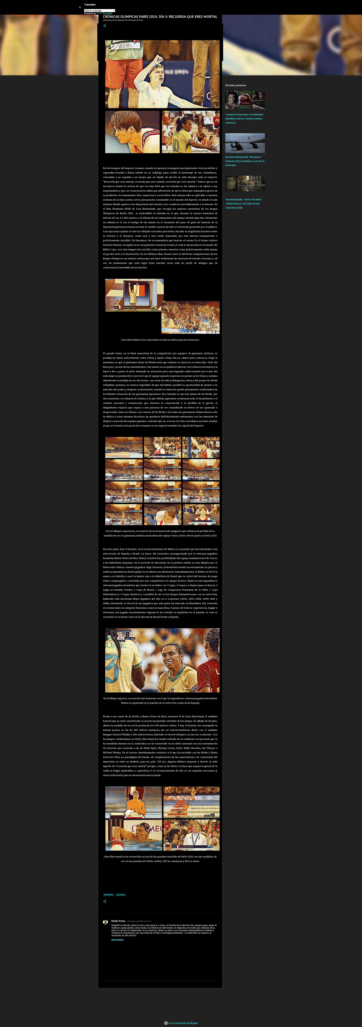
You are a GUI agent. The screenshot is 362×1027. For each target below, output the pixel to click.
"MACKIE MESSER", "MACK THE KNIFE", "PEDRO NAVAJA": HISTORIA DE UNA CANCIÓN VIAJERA (243, 203)
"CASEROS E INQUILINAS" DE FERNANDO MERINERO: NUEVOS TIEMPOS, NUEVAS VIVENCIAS (244, 118)
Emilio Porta (118, 921)
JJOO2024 (120, 895)
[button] (104, 26)
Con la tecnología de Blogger (183, 1023)
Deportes (108, 895)
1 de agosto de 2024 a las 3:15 (138, 921)
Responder (117, 940)
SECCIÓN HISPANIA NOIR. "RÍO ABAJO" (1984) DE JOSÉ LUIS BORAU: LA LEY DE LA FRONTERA (245, 161)
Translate (107, 13)
